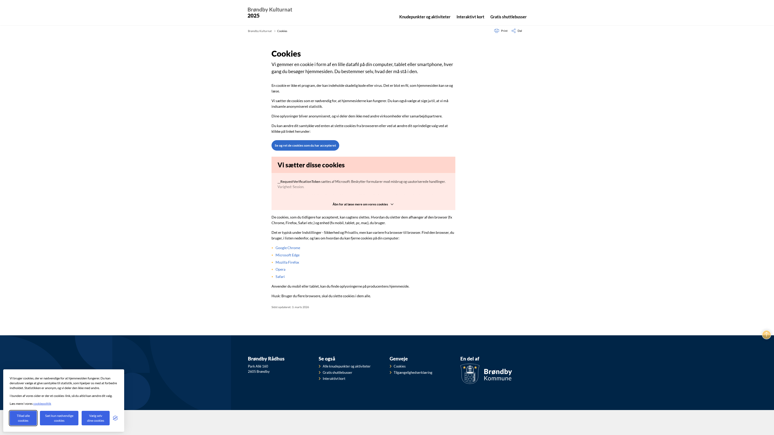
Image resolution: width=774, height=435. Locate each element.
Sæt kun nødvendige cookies (59, 418)
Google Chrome (288, 247)
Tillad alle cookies (23, 418)
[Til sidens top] (766, 334)
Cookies (400, 366)
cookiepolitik (42, 403)
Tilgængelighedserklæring (413, 372)
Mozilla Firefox (287, 262)
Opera (280, 269)
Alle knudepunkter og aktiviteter (347, 366)
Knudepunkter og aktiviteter (424, 16)
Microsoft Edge (288, 255)
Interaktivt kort (470, 16)
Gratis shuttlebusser (508, 16)
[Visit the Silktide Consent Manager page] (115, 418)
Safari (280, 276)
